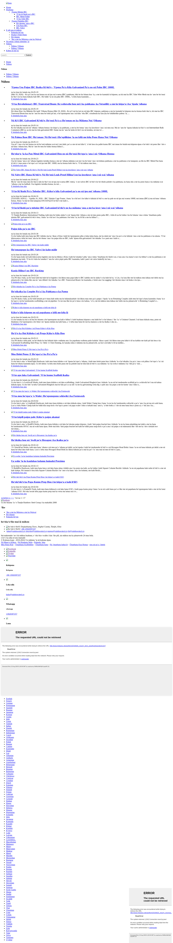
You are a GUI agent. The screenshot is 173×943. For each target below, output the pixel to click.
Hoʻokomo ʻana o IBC (25, 23)
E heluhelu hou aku (19, 99)
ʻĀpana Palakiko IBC (19, 21)
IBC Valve (20, 28)
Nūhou (9, 44)
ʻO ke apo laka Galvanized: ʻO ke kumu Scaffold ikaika (40, 375)
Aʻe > (9, 498)
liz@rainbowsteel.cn (76, 531)
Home (8, 7)
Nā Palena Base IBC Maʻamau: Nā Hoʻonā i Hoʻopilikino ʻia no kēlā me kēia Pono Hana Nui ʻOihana (64, 137)
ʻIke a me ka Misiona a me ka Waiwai (26, 39)
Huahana (9, 10)
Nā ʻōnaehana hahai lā (59, 545)
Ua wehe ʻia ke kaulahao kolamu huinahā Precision (38, 461)
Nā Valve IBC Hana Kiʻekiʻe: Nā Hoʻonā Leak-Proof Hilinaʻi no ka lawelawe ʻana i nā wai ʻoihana (62, 174)
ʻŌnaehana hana (41, 545)
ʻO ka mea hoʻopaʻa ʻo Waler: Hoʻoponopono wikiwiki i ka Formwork (48, 396)
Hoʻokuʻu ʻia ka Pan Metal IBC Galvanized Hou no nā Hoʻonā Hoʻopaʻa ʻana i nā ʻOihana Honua (62, 153)
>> (13, 498)
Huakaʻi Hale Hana (19, 35)
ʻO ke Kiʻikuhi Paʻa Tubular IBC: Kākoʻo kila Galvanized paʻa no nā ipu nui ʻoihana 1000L (59, 191)
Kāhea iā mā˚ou (12, 51)
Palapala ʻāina (39, 542)
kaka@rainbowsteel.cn (16, 531)
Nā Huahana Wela (25, 542)
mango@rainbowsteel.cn (57, 531)
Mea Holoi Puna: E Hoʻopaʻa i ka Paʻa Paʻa (34, 354)
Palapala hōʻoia (17, 32)
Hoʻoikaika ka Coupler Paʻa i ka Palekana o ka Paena (39, 291)
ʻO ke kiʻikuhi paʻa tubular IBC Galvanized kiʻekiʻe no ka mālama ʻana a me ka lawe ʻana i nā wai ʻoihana (67, 207)
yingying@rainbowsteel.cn (36, 531)
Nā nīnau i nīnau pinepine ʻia (17, 41)
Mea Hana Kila (7, 545)
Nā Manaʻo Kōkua (8, 542)
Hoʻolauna (15, 37)
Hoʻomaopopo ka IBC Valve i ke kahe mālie (34, 249)
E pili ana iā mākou (14, 30)
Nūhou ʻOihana (17, 46)
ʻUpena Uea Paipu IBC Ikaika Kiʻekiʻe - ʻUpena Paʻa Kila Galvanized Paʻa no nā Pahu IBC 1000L (62, 87)
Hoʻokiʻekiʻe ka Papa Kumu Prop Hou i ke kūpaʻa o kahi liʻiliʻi (44, 482)
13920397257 (11, 614)
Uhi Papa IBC (22, 26)
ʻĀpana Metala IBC (19, 12)
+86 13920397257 (28, 529)
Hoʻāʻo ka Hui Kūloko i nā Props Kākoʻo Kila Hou (38, 333)
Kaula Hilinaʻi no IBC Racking (27, 270)
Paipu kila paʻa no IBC (23, 228)
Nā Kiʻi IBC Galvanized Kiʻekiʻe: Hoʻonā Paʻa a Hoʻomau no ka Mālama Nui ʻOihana (56, 120)
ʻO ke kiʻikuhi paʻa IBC (25, 14)
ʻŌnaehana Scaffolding (24, 545)
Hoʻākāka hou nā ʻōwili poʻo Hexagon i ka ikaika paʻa (39, 440)
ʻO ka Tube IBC (22, 19)
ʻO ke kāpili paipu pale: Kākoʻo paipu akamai (35, 417)
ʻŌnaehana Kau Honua (78, 545)
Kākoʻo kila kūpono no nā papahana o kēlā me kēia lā (39, 312)
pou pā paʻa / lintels (97, 545)
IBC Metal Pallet (23, 16)
